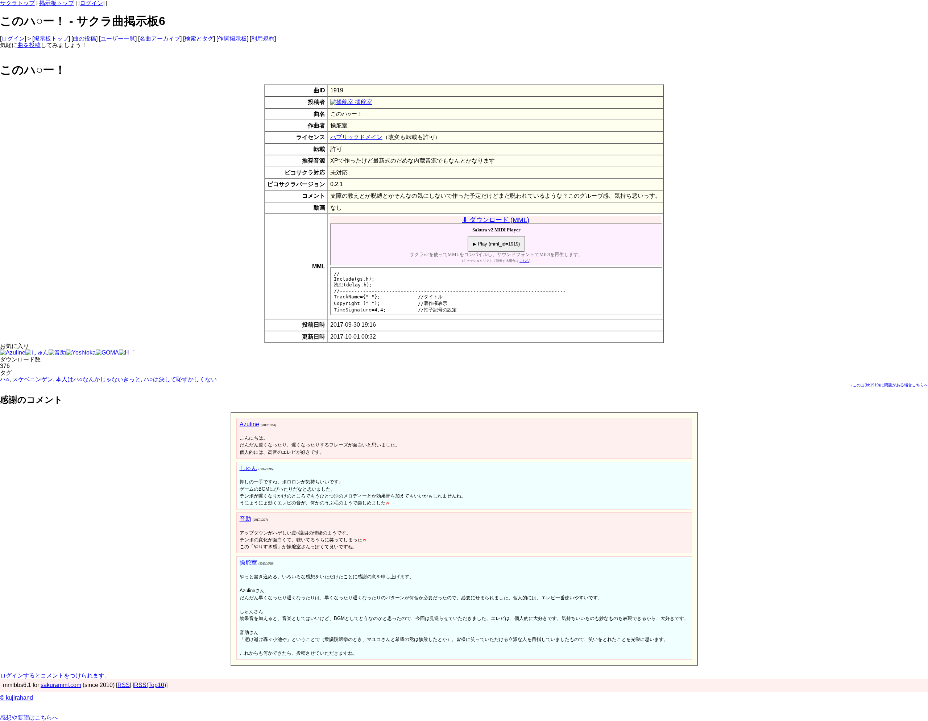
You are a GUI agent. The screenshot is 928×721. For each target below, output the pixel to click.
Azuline (249, 424)
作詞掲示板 (232, 38)
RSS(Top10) (150, 685)
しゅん (248, 468)
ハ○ (4, 379)
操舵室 (362, 102)
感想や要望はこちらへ (29, 717)
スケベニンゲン (32, 379)
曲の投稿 (84, 38)
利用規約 (262, 38)
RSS (123, 685)
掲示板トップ (56, 3)
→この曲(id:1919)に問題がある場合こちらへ (888, 385)
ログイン (91, 3)
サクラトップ (17, 3)
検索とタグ (199, 38)
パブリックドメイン (356, 137)
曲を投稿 (29, 45)
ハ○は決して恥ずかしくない (180, 379)
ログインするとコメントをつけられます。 (55, 675)
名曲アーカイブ (160, 38)
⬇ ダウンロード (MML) (495, 219)
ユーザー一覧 (117, 38)
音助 (245, 519)
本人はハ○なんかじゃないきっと (98, 379)
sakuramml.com (61, 685)
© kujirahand (16, 698)
